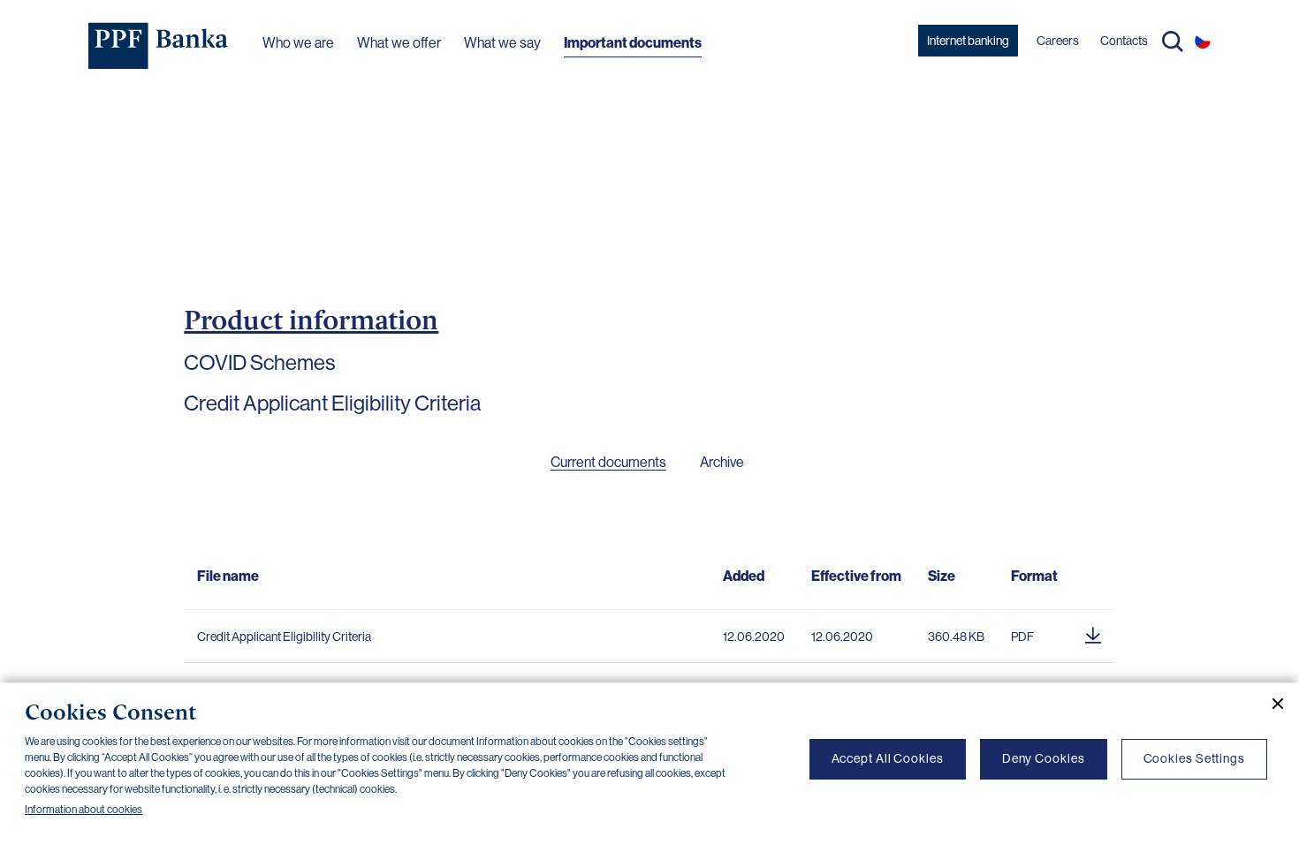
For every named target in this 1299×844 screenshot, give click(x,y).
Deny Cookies (1043, 758)
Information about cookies (83, 809)
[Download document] (1093, 632)
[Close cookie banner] (1271, 704)
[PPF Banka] (158, 46)
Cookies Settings (1194, 758)
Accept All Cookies (888, 758)
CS (1203, 41)
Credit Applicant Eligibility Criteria (284, 636)
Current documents (608, 462)
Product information (311, 319)
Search (1172, 41)
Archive (722, 462)
